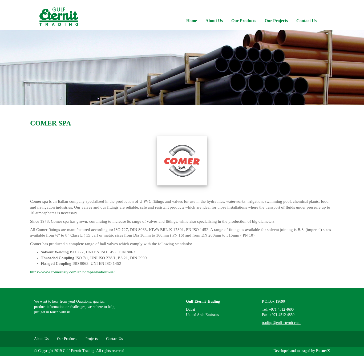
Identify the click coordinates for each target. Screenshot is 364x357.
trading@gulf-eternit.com (281, 323)
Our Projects (276, 20)
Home (191, 20)
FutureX (323, 351)
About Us (214, 20)
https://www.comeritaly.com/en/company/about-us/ (72, 272)
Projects (92, 339)
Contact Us (306, 20)
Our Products (243, 20)
